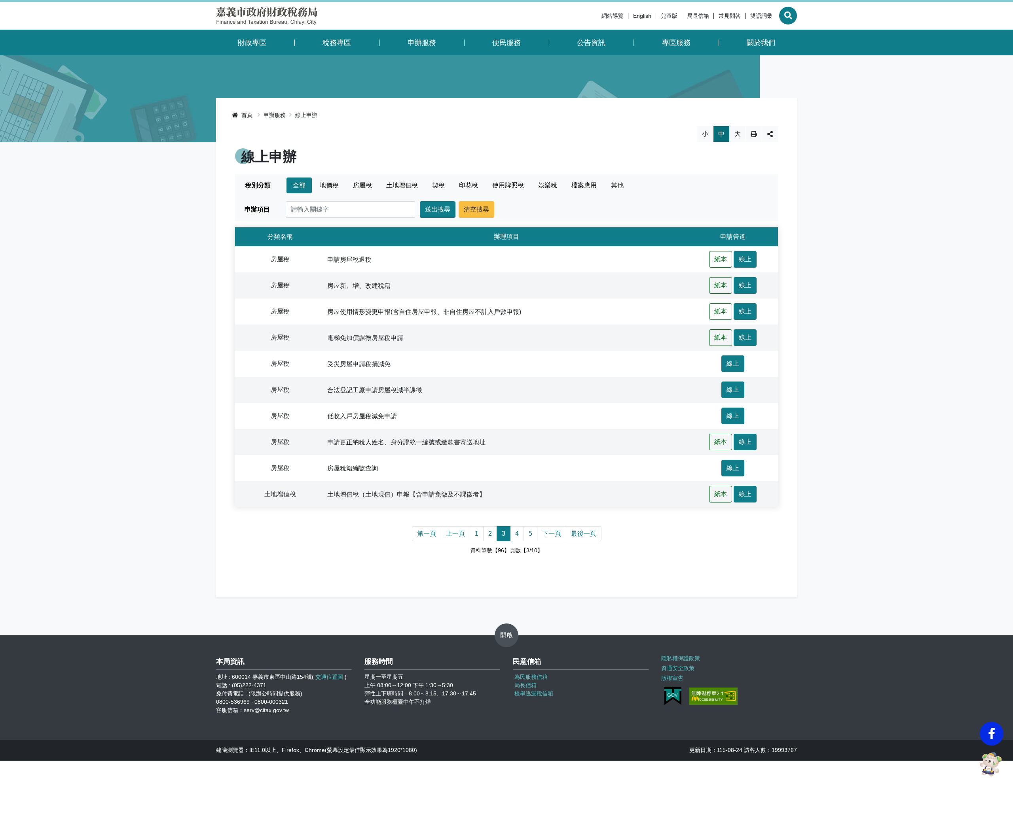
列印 (754, 134)
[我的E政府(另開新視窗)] (672, 696)
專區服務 (676, 43)
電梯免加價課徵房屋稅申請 (365, 337)
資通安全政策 (677, 668)
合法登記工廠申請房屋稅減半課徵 (374, 389)
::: (594, 16)
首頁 (246, 115)
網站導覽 (612, 16)
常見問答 (730, 16)
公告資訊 (591, 43)
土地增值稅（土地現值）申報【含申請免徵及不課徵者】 (406, 494)
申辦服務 (422, 43)
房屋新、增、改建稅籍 (359, 285)
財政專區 (252, 43)
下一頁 (551, 533)
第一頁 (426, 533)
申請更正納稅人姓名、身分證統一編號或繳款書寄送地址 (406, 441)
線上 (745, 259)
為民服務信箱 (531, 677)
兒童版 (669, 16)
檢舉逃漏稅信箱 (533, 693)
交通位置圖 (329, 677)
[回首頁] (266, 16)
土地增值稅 (402, 185)
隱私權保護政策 (680, 658)
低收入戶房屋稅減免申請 (362, 415)
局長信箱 (698, 16)
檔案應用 (584, 185)
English (642, 16)
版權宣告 (672, 678)
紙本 (720, 259)
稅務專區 (336, 43)
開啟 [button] (506, 635)
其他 (617, 185)
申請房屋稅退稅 (349, 259)
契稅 (438, 185)
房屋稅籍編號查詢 (352, 468)
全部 (299, 185)
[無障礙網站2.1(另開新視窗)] (713, 696)
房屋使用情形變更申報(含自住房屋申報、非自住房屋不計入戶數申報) (424, 311)
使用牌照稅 (508, 185)
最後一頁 (583, 533)
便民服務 (506, 43)
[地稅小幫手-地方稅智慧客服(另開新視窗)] (992, 764)
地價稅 (329, 185)
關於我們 (761, 43)
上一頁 (455, 533)
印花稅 (468, 185)
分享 (770, 134)
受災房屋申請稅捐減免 (359, 363)
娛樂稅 (547, 185)
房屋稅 (362, 185)
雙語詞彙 (761, 16)
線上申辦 (306, 115)
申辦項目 (257, 209)
